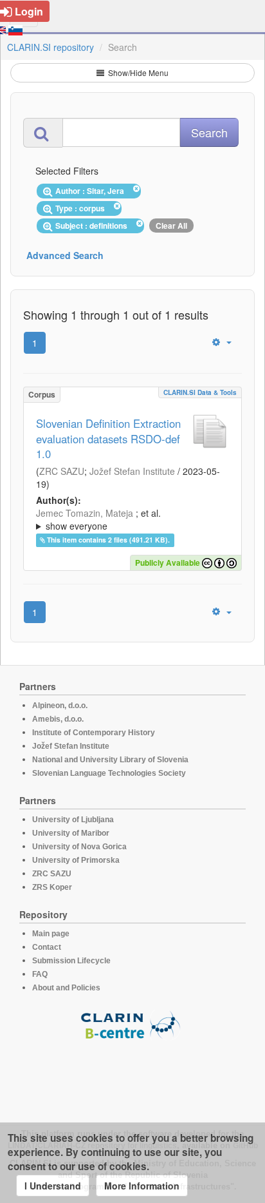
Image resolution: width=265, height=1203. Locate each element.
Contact (46, 947)
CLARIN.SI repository (50, 47)
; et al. (98, 519)
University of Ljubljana (73, 819)
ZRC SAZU (61, 471)
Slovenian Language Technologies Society (109, 773)
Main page (50, 933)
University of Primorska (76, 860)
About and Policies (66, 987)
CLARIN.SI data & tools (200, 392)
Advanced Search (65, 255)
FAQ (40, 974)
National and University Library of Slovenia (110, 759)
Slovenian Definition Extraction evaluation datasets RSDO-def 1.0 (108, 439)
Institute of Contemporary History (93, 732)
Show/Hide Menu (137, 72)
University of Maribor (70, 833)
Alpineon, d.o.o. (59, 705)
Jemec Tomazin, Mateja (84, 512)
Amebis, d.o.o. (58, 719)
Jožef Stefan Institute (132, 471)
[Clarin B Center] (132, 1024)
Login (29, 11)
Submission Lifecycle (71, 960)
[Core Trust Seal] (132, 1077)
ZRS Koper (52, 887)
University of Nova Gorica (79, 846)
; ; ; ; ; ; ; (125, 519)
